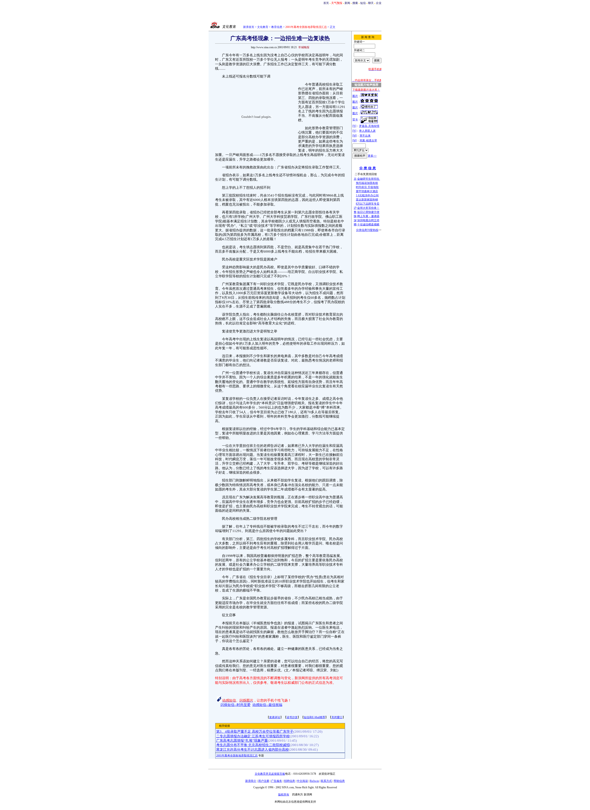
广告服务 (276, 781)
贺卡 (355, 119)
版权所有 (283, 794)
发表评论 (274, 717)
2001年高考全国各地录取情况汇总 (237, 755)
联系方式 (326, 781)
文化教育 (262, 27)
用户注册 (263, 781)
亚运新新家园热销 (367, 199)
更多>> (372, 155)
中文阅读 (302, 781)
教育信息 (276, 27)
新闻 (347, 3)
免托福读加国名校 (367, 183)
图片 (355, 96)
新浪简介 (250, 781)
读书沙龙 (292, 717)
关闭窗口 (336, 717)
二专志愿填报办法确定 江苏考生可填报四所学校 (253, 736)
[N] (354, 126)
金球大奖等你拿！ (368, 207)
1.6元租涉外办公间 (367, 195)
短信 (363, 3)
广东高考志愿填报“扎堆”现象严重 (242, 740)
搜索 (355, 3)
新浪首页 (248, 27)
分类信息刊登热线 (367, 230)
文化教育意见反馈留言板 (270, 773)
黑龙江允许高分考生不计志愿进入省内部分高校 (252, 749)
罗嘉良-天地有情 (369, 126)
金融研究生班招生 (368, 178)
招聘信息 (289, 781)
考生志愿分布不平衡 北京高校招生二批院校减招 (253, 745)
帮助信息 (339, 781)
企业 (378, 3)
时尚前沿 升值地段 (367, 187)
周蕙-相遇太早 (368, 140)
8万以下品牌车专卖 (367, 203)
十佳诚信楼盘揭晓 (368, 224)
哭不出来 (365, 135)
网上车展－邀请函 (368, 216)
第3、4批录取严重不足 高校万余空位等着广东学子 (254, 731)
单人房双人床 (367, 130)
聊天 (371, 3)
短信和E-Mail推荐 (314, 717)
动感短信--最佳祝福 (267, 705)
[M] (354, 135)
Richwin (314, 781)
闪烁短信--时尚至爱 (236, 705)
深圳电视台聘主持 (368, 220)
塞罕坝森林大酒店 (367, 191)
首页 (326, 3)
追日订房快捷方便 (368, 212)
